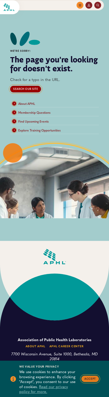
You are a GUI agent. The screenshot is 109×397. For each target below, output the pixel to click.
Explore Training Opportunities (39, 130)
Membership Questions (34, 112)
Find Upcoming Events (33, 121)
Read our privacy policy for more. (43, 389)
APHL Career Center (66, 346)
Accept (90, 379)
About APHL (26, 104)
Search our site (25, 89)
